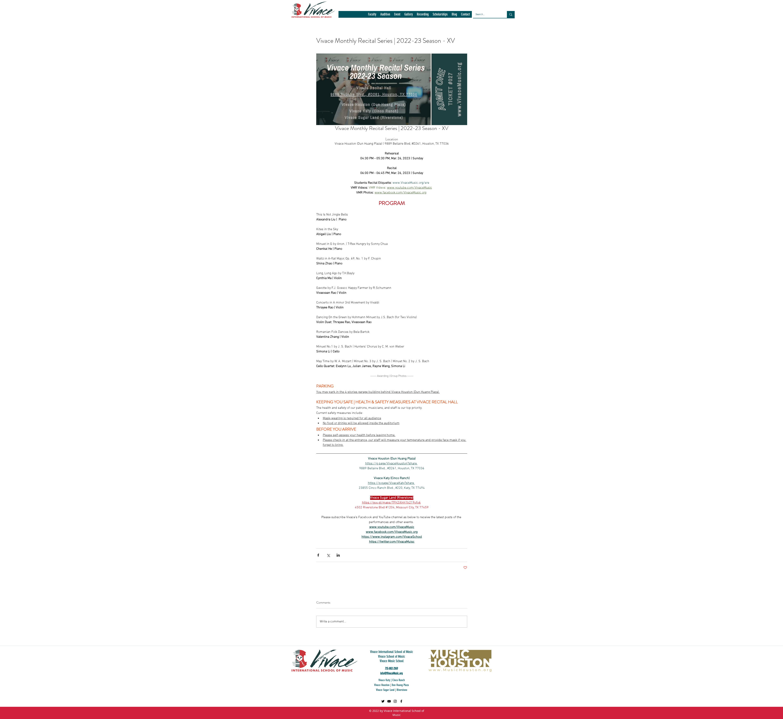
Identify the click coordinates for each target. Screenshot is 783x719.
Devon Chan (547, 284)
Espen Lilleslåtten (522, 296)
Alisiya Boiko (537, 231)
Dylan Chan (532, 290)
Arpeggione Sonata (508, 248)
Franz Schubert (526, 301)
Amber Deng (532, 237)
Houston (550, 313)
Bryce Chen (548, 254)
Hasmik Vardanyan (508, 313)
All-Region (503, 237)
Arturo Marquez (531, 248)
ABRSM (501, 231)
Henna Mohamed (532, 313)
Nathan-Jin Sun (524, 361)
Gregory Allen (531, 307)
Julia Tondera (522, 331)
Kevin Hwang (540, 331)
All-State (517, 237)
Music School (542, 355)
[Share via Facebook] (318, 555)
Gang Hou (544, 301)
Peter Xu (529, 366)
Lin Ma (513, 337)
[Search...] (511, 14)
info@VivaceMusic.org (391, 673)
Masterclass (548, 343)
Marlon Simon (529, 343)
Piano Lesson (505, 372)
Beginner (502, 254)
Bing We (515, 254)
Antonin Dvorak (519, 242)
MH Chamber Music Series (535, 337)
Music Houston (522, 355)
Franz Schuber (506, 301)
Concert (513, 278)
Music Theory (505, 361)
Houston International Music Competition (521, 319)
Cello (518, 260)
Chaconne (530, 260)
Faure (538, 296)
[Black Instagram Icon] (395, 701)
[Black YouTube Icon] (389, 701)
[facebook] (401, 701)
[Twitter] (383, 701)
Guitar (546, 307)
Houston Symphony (508, 325)
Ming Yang (527, 349)
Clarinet (501, 278)
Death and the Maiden (510, 284)
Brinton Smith (530, 254)
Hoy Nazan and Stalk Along (539, 325)
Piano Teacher (523, 372)
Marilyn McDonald (508, 343)
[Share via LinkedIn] (338, 555)
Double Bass (504, 290)
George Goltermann (509, 307)
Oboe (500, 366)
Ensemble (503, 296)
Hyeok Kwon (504, 331)
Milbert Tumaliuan (507, 349)
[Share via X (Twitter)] (328, 555)
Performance (513, 366)
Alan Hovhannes (518, 231)
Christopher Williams (533, 272)
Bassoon (548, 248)
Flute (548, 296)
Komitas (501, 337)
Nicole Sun (542, 361)
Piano (539, 366)
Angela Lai (548, 237)
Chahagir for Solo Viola (510, 266)
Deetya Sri (531, 284)
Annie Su (502, 242)
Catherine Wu (505, 260)
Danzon (525, 278)
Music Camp (504, 355)
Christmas (511, 272)
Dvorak (518, 290)
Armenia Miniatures (543, 242)
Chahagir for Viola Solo (540, 266)
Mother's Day (543, 349)
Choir (500, 272)
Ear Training (549, 290)
